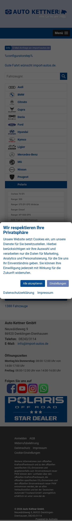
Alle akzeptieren (32, 283)
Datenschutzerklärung (18, 293)
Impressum (45, 293)
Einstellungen (58, 283)
